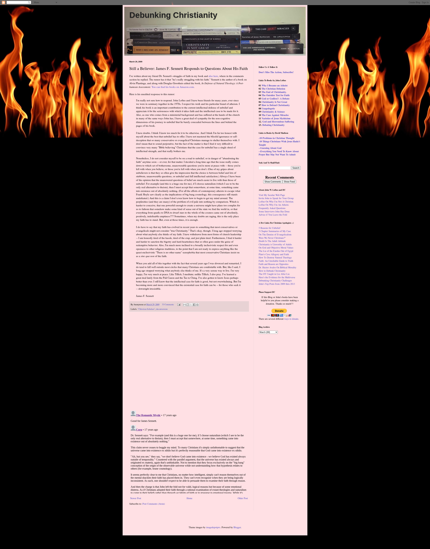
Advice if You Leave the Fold (273, 214)
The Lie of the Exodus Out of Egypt (276, 250)
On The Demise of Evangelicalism (275, 234)
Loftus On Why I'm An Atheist (273, 204)
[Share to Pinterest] (197, 304)
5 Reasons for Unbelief (269, 227)
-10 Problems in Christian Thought (276, 138)
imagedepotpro (213, 527)
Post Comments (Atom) (153, 503)
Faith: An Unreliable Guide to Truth (276, 260)
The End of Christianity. (274, 92)
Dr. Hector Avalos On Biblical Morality (277, 267)
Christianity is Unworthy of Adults (275, 244)
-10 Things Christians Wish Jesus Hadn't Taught (279, 143)
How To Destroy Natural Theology (275, 257)
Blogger (237, 527)
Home (189, 498)
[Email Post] (178, 304)
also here (213, 76)
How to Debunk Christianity (272, 270)
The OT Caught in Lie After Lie (274, 274)
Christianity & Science (273, 111)
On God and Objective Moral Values (276, 247)
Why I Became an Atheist (275, 85)
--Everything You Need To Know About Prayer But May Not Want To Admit (279, 153)
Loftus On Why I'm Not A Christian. (276, 201)
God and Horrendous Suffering (278, 121)
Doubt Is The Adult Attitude (272, 241)
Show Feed (289, 181)
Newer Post (135, 498)
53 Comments (168, 304)
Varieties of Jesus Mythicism (276, 118)
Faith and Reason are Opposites (273, 264)
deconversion (161, 309)
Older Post (243, 498)
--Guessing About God (270, 148)
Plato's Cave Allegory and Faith (274, 254)
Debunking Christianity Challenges (275, 280)
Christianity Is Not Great (274, 102)
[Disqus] (189, 361)
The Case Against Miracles (275, 115)
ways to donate (291, 318)
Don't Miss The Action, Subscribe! (276, 72)
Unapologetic (268, 108)
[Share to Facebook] (194, 304)
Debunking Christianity (173, 15)
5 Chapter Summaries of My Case (275, 231)
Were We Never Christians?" (272, 237)
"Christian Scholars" (146, 309)
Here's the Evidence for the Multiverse (277, 277)
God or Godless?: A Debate (275, 98)
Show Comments (273, 181)
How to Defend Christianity (276, 105)
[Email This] (184, 304)
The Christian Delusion (273, 88)
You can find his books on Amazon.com (173, 87)
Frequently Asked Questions (272, 208)
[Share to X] (191, 304)
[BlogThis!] (187, 304)
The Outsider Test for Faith (276, 95)
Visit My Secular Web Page (272, 195)
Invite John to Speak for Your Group (276, 198)
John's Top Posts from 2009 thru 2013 (277, 283)
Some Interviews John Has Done (274, 211)
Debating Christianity (273, 125)
